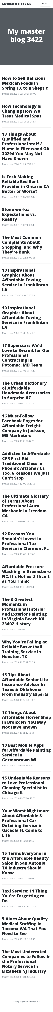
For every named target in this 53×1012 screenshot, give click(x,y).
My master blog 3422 (16, 4)
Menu (45, 4)
